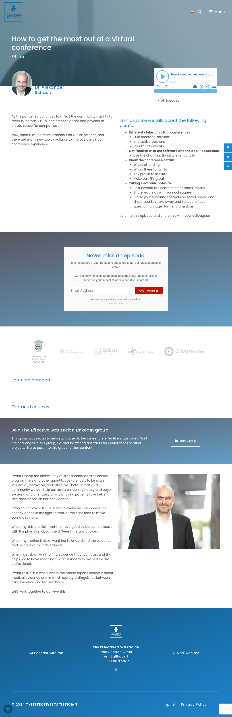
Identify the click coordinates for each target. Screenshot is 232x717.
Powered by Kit (116, 303)
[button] (199, 11)
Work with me (187, 653)
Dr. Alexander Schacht (49, 89)
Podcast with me (48, 653)
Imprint (169, 704)
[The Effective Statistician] (14, 12)
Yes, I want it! (148, 291)
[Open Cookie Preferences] (8, 712)
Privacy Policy (194, 704)
